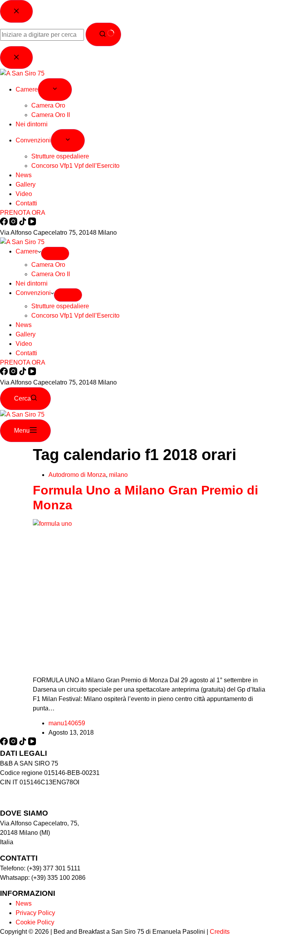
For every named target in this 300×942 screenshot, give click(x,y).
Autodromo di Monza (77, 474)
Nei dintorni (32, 283)
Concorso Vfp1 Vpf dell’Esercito (75, 315)
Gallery (26, 334)
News (24, 325)
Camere (27, 251)
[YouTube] (32, 373)
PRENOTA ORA (22, 362)
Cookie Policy (35, 922)
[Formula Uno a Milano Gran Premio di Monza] (150, 523)
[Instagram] (14, 373)
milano (118, 474)
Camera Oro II (50, 274)
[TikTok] (23, 373)
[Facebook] (4, 373)
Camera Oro (48, 264)
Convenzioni (33, 292)
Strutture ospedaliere (60, 306)
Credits (220, 931)
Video (24, 343)
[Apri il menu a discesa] (55, 253)
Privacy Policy (35, 913)
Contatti (26, 353)
